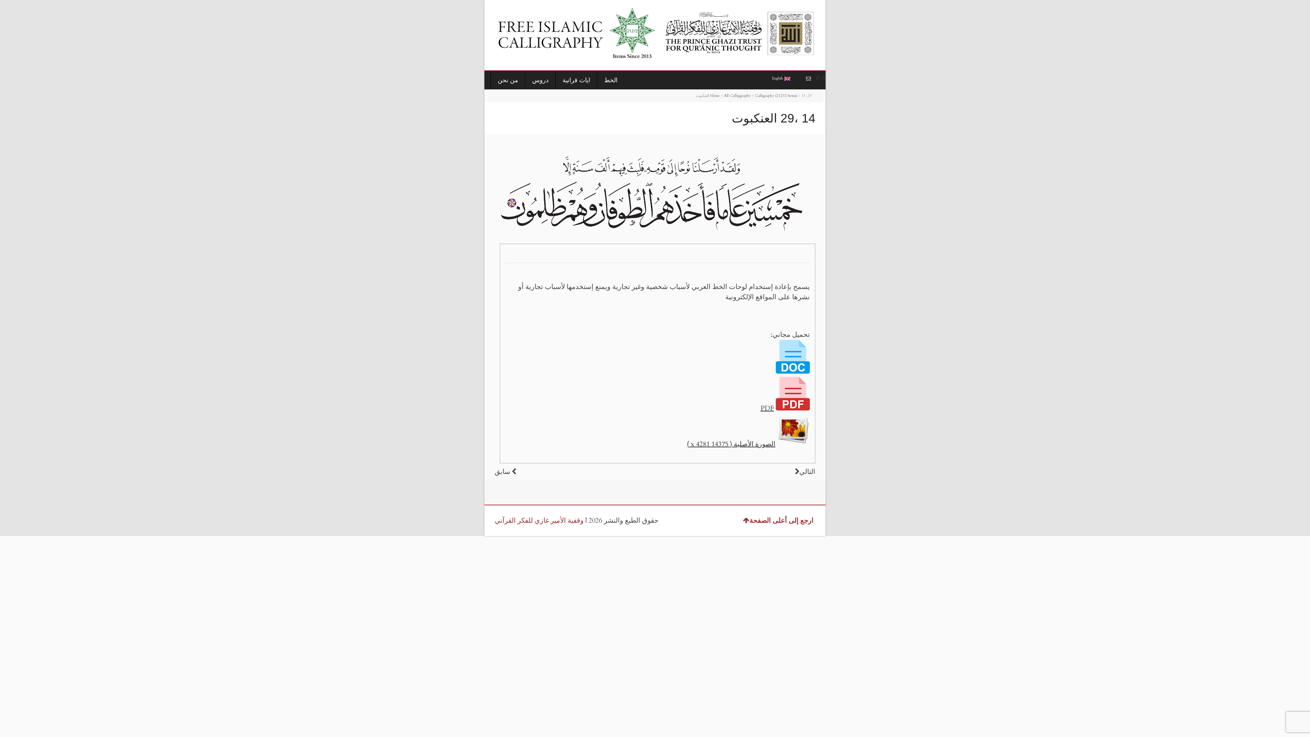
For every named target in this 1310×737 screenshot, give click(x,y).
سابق (502, 471)
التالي (807, 471)
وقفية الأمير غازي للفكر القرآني (539, 520)
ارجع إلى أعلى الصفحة (781, 520)
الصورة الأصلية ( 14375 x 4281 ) (731, 444)
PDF (767, 408)
